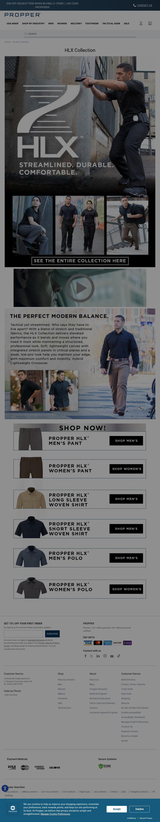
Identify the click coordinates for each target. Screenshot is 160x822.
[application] (80, 810)
